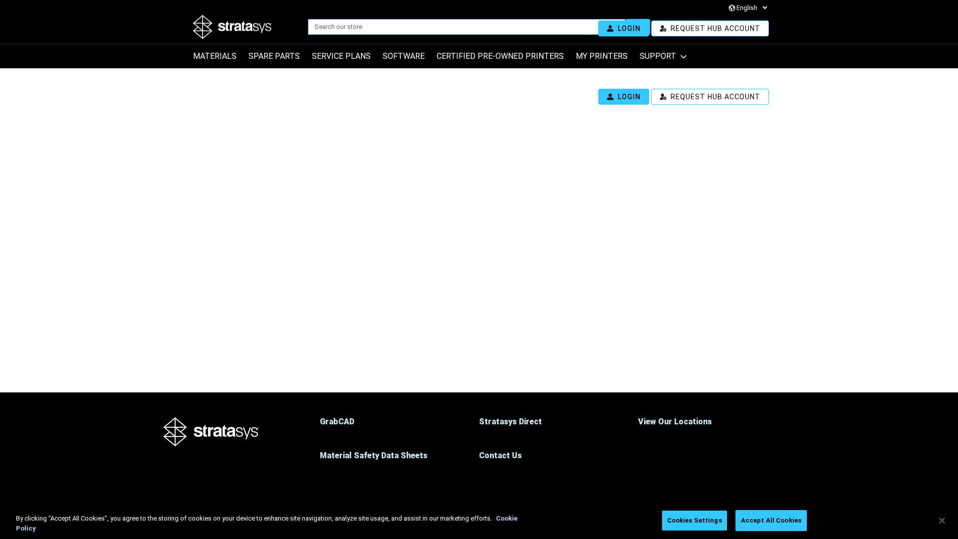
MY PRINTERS (602, 56)
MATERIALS (215, 56)
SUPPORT (658, 56)
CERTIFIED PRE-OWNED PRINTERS (500, 56)
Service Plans (341, 56)
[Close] (942, 521)
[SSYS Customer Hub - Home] (287, 27)
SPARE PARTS (274, 56)
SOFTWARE (404, 56)
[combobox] (462, 26)
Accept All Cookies (771, 520)
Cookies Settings (694, 520)
